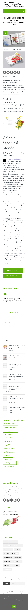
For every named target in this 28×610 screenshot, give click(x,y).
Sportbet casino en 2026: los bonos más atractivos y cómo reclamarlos (16, 365)
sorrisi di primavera (9, 463)
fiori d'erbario (8, 434)
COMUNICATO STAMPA (13, 270)
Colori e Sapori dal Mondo (16, 356)
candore (6, 420)
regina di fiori (8, 459)
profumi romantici (9, 452)
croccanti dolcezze (17, 420)
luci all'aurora (8, 441)
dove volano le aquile (10, 427)
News (8, 22)
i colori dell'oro (8, 438)
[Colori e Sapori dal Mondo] (14, 46)
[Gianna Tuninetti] (14, 5)
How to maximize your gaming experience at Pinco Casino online (16, 376)
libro (6, 323)
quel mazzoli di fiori (9, 456)
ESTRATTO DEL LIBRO (12, 276)
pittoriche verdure (9, 448)
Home (4, 22)
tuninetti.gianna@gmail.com (12, 514)
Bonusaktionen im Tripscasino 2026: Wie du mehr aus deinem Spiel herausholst (15, 387)
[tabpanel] (14, 294)
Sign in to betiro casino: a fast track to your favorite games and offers (17, 408)
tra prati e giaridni (9, 466)
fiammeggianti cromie (10, 431)
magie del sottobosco (10, 445)
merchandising (13, 22)
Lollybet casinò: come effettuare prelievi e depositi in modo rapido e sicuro (16, 398)
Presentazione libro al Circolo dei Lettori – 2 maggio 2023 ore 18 (17, 347)
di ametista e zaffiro (9, 423)
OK (14, 606)
